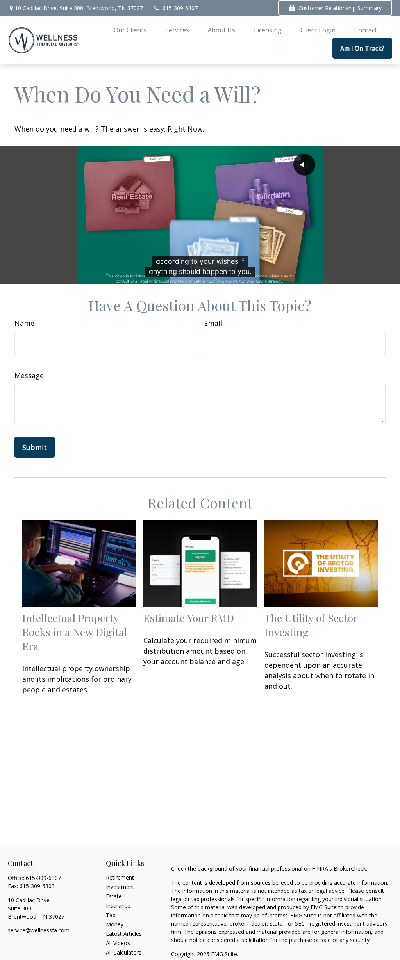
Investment (120, 887)
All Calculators (123, 952)
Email (213, 323)
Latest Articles (124, 933)
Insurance (118, 905)
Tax (110, 915)
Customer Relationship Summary (340, 8)
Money (114, 924)
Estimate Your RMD (188, 618)
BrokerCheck (350, 868)
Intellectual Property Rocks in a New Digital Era (74, 632)
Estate (114, 896)
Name (24, 323)
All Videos (118, 943)
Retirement (120, 877)
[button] (130, 29)
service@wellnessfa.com (39, 930)
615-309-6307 (180, 8)
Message (29, 375)
